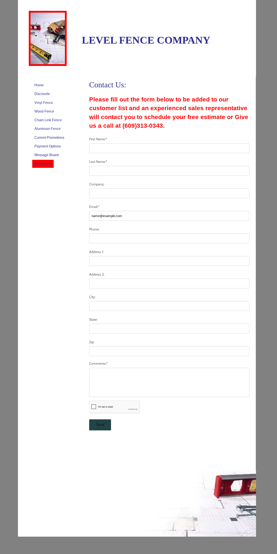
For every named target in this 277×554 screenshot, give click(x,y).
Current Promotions (49, 137)
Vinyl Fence (43, 103)
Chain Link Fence (48, 120)
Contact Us (43, 164)
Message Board (46, 155)
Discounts (42, 94)
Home (39, 85)
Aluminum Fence (47, 129)
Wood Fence (44, 111)
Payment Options (47, 146)
